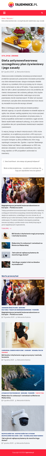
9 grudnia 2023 (8, 72)
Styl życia (6, 56)
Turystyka (39, 393)
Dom (20, 436)
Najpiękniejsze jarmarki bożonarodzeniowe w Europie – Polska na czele (20, 207)
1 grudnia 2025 (8, 443)
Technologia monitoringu (33, 436)
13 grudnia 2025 (9, 317)
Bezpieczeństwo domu (10, 436)
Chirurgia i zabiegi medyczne (13, 350)
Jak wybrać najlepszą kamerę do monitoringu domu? (25, 254)
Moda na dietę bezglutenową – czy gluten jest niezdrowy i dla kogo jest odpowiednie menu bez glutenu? (22, 169)
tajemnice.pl (29, 452)
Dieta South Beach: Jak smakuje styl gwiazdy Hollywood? (22, 161)
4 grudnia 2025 (8, 400)
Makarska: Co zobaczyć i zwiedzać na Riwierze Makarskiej (27, 244)
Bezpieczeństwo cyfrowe (25, 433)
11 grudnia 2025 (8, 360)
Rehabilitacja (37, 350)
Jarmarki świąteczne (10, 307)
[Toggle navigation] (4, 13)
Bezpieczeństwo (8, 433)
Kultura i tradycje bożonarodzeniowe (16, 310)
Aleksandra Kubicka (23, 72)
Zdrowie (14, 56)
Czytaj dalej (5, 228)
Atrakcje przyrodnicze (11, 393)
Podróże (35, 310)
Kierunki (22, 307)
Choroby (27, 350)
